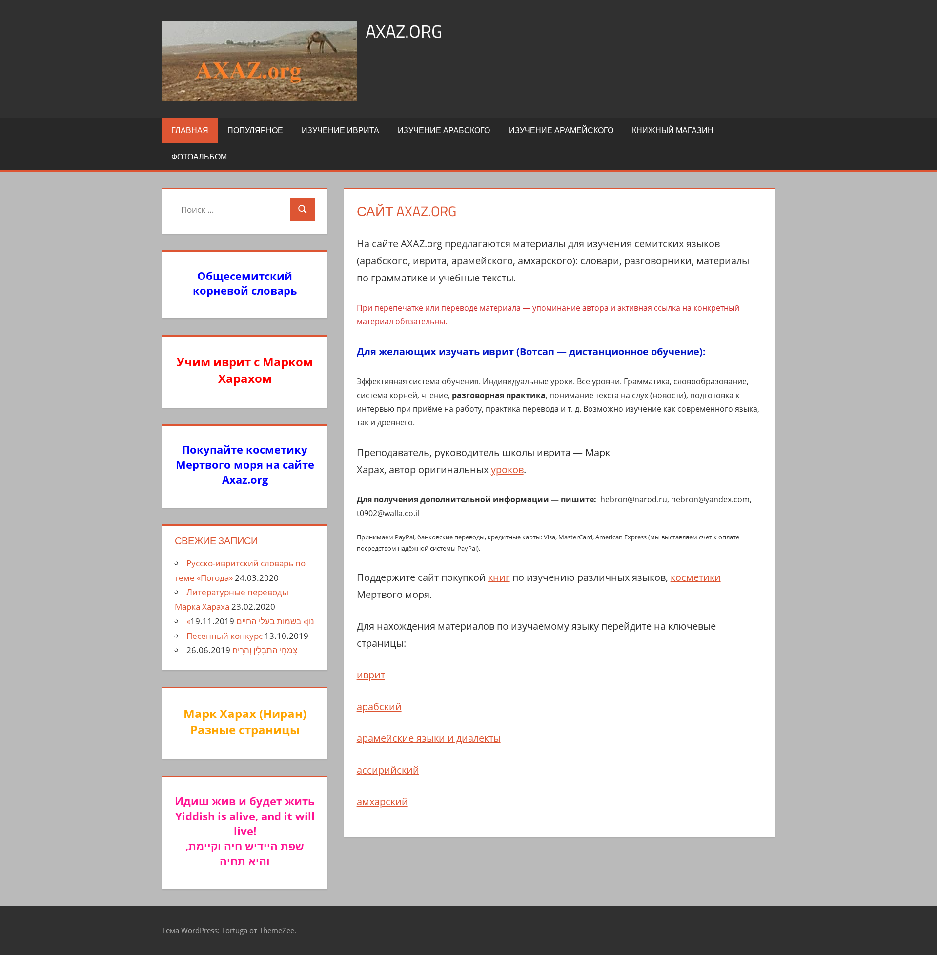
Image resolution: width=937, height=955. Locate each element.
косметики (696, 577)
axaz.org (404, 31)
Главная (189, 130)
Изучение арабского (444, 130)
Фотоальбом (199, 156)
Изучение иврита (340, 130)
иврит (371, 674)
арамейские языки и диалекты (429, 738)
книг (499, 577)
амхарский (382, 801)
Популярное (255, 130)
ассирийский (388, 769)
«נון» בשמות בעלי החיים (250, 621)
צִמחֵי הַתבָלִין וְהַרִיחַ (264, 650)
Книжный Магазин (672, 130)
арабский (379, 706)
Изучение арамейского (561, 130)
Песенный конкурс (224, 635)
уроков (507, 469)
